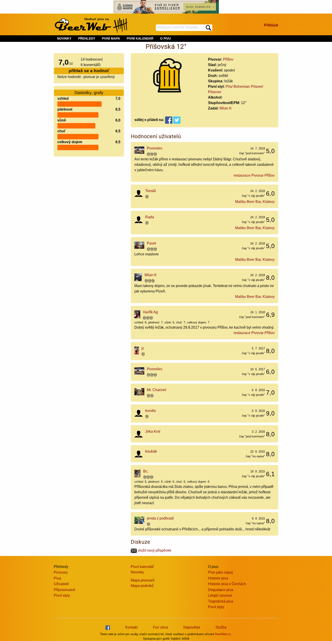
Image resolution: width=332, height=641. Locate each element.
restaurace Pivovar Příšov (254, 175)
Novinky (137, 572)
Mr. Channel (156, 390)
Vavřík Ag (150, 312)
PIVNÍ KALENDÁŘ (140, 38)
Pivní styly (62, 595)
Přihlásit (271, 25)
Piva (57, 578)
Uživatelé (61, 584)
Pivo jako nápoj (220, 572)
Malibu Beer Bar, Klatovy (255, 202)
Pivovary (61, 572)
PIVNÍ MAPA (111, 38)
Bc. (145, 471)
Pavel (151, 243)
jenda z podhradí (160, 518)
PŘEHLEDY (86, 38)
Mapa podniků (142, 586)
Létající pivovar (220, 595)
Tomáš (150, 191)
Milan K (226, 108)
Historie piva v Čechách (227, 584)
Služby (221, 627)
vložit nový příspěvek (154, 550)
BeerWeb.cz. (223, 634)
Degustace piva (220, 590)
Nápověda (191, 627)
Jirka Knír (152, 431)
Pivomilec (155, 148)
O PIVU (165, 38)
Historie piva (218, 578)
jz (142, 348)
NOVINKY (64, 38)
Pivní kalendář (142, 567)
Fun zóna (160, 627)
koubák (151, 451)
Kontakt (131, 627)
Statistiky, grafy (88, 92)
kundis (150, 411)
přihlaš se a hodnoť (89, 70)
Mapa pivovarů (142, 580)
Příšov (228, 59)
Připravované (64, 590)
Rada (149, 217)
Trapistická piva (220, 601)
